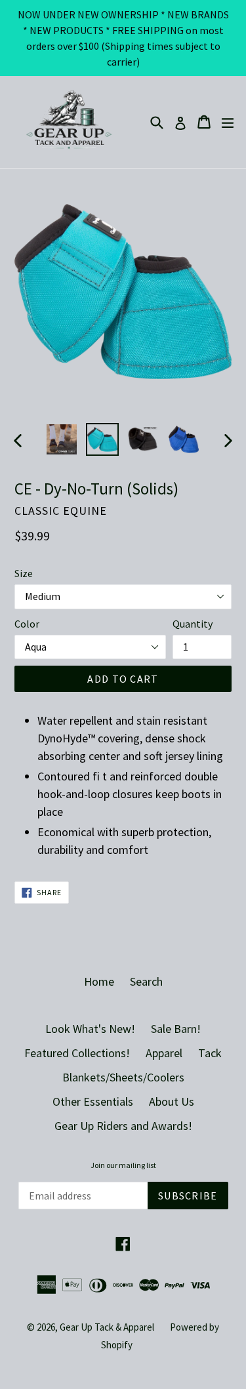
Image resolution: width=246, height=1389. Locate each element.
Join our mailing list (123, 1165)
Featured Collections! (77, 1052)
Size (23, 573)
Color (26, 623)
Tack (210, 1052)
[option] (61, 439)
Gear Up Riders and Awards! (123, 1125)
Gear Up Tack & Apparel (107, 1327)
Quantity (193, 623)
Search (146, 981)
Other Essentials (92, 1101)
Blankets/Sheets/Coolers (123, 1077)
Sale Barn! (176, 1028)
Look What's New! (90, 1028)
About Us (171, 1101)
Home (99, 981)
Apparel (164, 1052)
